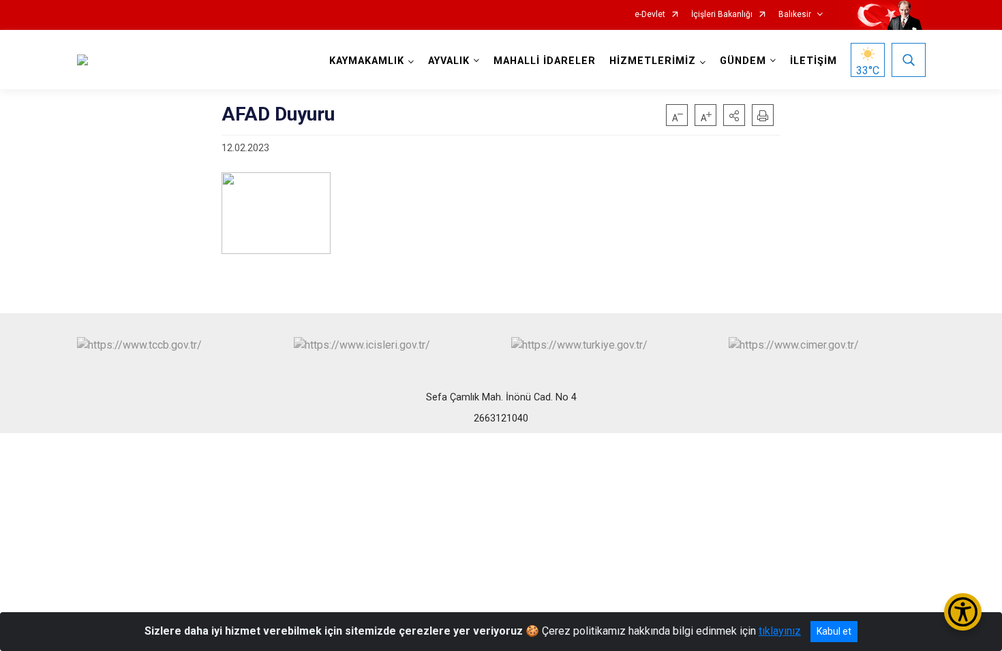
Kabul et (834, 631)
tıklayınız (780, 630)
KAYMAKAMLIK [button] (366, 61)
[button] (734, 115)
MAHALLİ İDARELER (545, 61)
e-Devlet (650, 14)
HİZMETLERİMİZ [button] (652, 61)
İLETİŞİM (813, 61)
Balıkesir (794, 14)
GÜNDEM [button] (743, 61)
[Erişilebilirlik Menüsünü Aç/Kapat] (963, 612)
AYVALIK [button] (449, 61)
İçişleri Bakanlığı (722, 14)
